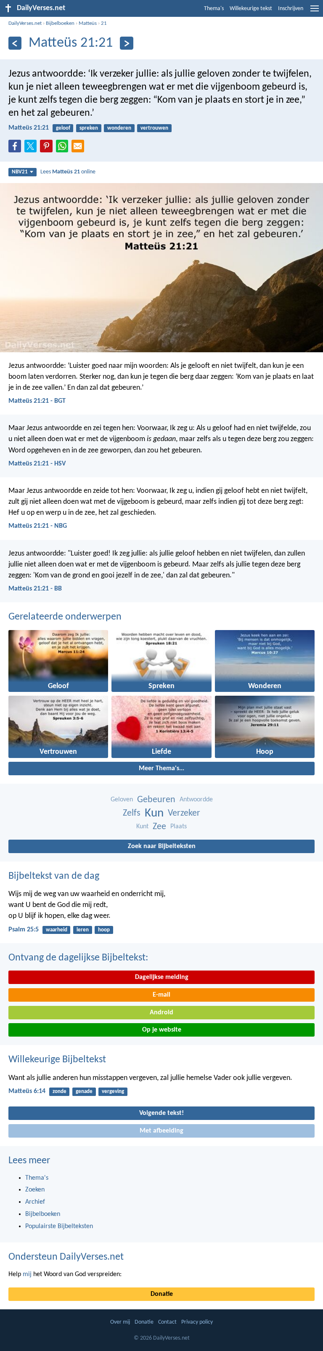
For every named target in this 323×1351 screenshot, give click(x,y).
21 (104, 23)
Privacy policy (197, 1322)
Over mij (120, 1322)
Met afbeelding (161, 1131)
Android (161, 1012)
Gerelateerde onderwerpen (65, 617)
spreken (88, 128)
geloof (63, 128)
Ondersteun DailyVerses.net (66, 1257)
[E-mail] (79, 148)
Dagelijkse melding (161, 977)
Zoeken (35, 1189)
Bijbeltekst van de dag (53, 876)
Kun (154, 813)
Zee (159, 827)
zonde (59, 1091)
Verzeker (184, 813)
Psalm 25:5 (23, 929)
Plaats (178, 826)
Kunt (142, 826)
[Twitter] (32, 148)
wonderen (119, 128)
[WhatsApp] (64, 146)
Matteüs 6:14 (26, 1091)
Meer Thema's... (161, 768)
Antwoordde (196, 799)
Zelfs (131, 813)
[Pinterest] (48, 148)
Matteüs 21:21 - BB (35, 588)
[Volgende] (126, 43)
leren (83, 930)
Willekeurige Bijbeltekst (57, 1060)
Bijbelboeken (60, 23)
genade (84, 1091)
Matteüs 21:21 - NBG (37, 526)
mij (27, 1274)
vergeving (113, 1091)
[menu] (314, 12)
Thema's (214, 8)
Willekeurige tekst (251, 8)
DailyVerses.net (25, 23)
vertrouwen (154, 128)
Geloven (122, 799)
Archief (35, 1202)
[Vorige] (14, 43)
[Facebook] (16, 148)
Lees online (67, 172)
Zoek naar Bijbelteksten (162, 846)
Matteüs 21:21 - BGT (37, 401)
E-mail (161, 995)
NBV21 (20, 172)
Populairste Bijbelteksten (59, 1226)
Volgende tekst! (161, 1113)
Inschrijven (290, 8)
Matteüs (88, 23)
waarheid (56, 930)
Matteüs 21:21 (28, 128)
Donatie (162, 1294)
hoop (104, 930)
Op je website (161, 1030)
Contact (167, 1322)
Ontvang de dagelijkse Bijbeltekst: (78, 958)
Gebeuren (156, 800)
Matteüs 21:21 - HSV (37, 463)
